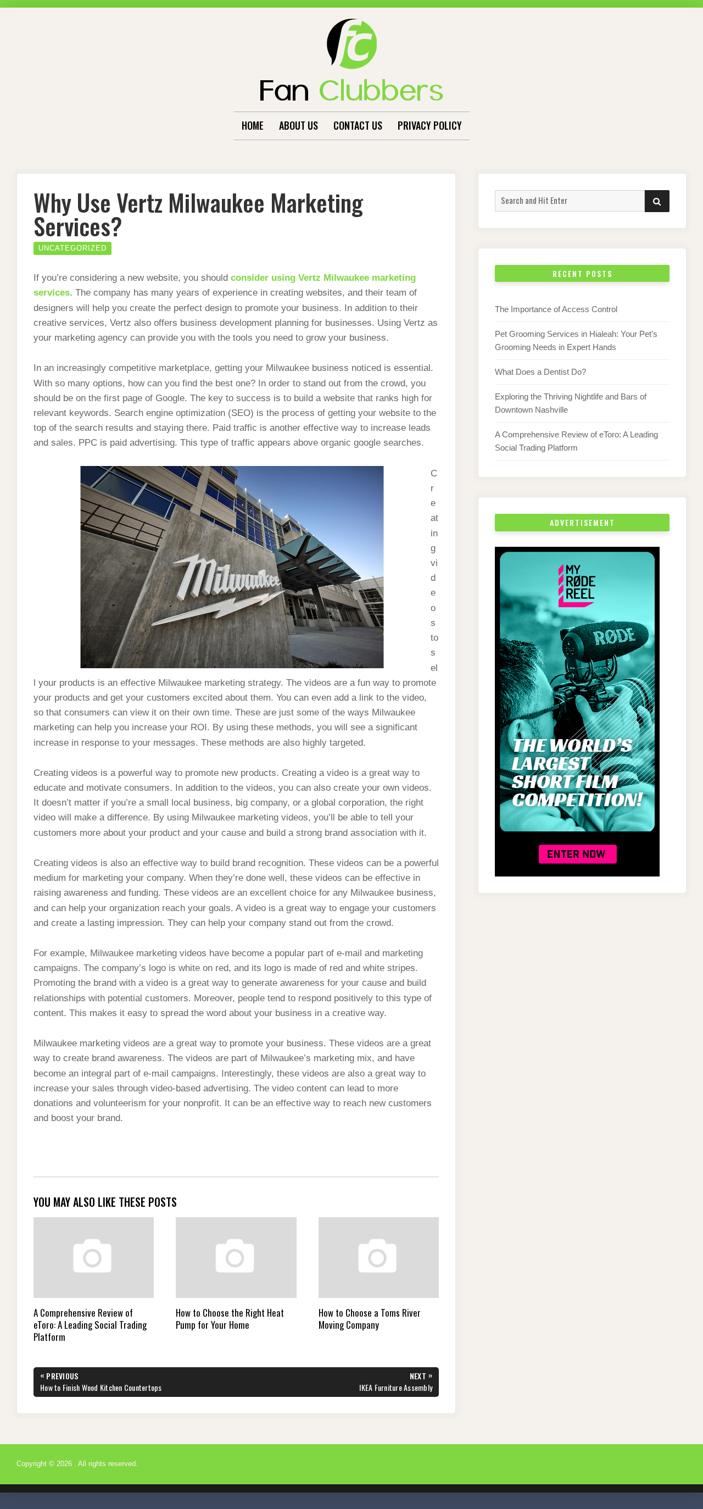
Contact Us (357, 125)
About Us (298, 125)
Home (253, 125)
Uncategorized (72, 248)
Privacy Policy (430, 125)
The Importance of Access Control (556, 309)
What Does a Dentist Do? (540, 371)
